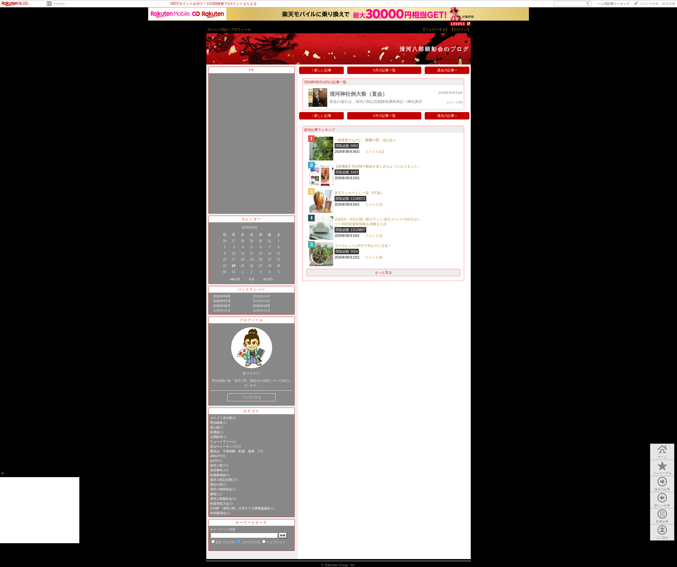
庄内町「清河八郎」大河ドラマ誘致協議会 (240, 508)
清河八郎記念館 (221, 480)
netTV (214, 461)
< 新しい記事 (321, 70)
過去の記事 (662, 489)
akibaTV (216, 456)
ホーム (212, 29)
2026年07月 (222, 301)
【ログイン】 (460, 29)
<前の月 (235, 279)
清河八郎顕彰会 (221, 499)
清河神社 (216, 470)
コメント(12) (374, 152)
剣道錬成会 (218, 475)
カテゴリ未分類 (221, 418)
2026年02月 (261, 306)
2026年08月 (222, 296)
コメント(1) (373, 204)
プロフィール (240, 29)
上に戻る (662, 538)
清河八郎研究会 (221, 489)
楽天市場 (668, 4)
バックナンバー (252, 289)
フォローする (251, 397)
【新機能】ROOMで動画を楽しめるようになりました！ (378, 166)
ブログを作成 (648, 4)
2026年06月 (222, 306)
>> (613, 4)
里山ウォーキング (222, 446)
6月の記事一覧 (384, 70)
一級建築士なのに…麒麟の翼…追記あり (365, 140)
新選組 (214, 432)
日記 (224, 29)
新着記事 (662, 521)
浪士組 (214, 427)
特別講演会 (218, 513)
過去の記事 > (447, 70)
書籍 (213, 494)
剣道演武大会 (219, 503)
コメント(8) (373, 257)
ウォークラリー (221, 442)
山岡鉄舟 (216, 437)
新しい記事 (662, 505)
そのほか (58, 4)
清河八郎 (216, 465)
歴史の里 (216, 484)
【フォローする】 (435, 29)
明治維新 (216, 423)
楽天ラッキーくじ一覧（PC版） (359, 193)
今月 (251, 279)
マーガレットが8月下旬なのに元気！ (363, 246)
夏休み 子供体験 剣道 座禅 (234, 451)
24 (233, 266)
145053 (458, 24)
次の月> (268, 279)
